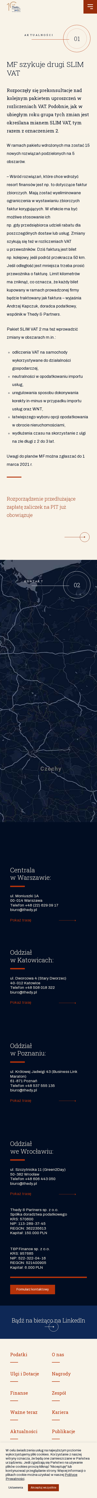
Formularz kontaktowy (32, 1289)
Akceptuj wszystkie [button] (43, 1487)
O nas (58, 1354)
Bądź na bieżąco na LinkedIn (48, 1320)
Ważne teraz (23, 1412)
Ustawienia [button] (15, 1487)
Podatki (18, 1354)
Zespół (59, 1393)
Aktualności (23, 1431)
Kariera (60, 1412)
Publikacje (63, 1431)
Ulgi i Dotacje (24, 1374)
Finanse (19, 1393)
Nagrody (61, 1374)
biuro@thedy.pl (23, 910)
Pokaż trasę (20, 920)
